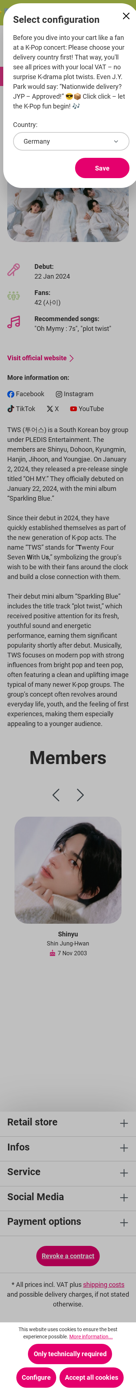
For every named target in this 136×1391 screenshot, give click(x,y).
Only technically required (70, 1354)
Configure (36, 1377)
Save (102, 168)
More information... (91, 1336)
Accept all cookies (91, 1377)
